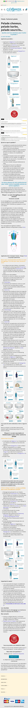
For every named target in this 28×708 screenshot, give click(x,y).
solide (21, 347)
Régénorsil (12, 42)
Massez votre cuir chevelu (9, 621)
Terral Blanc (7, 282)
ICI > (19, 611)
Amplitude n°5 (19, 268)
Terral (24, 227)
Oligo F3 (6, 451)
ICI (23, 649)
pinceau (17, 505)
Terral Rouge (8, 309)
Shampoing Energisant (16, 48)
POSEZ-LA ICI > (13, 656)
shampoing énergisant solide (11, 516)
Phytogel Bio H (21, 51)
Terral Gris (14, 45)
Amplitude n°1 (14, 501)
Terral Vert (7, 322)
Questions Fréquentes (18, 653)
